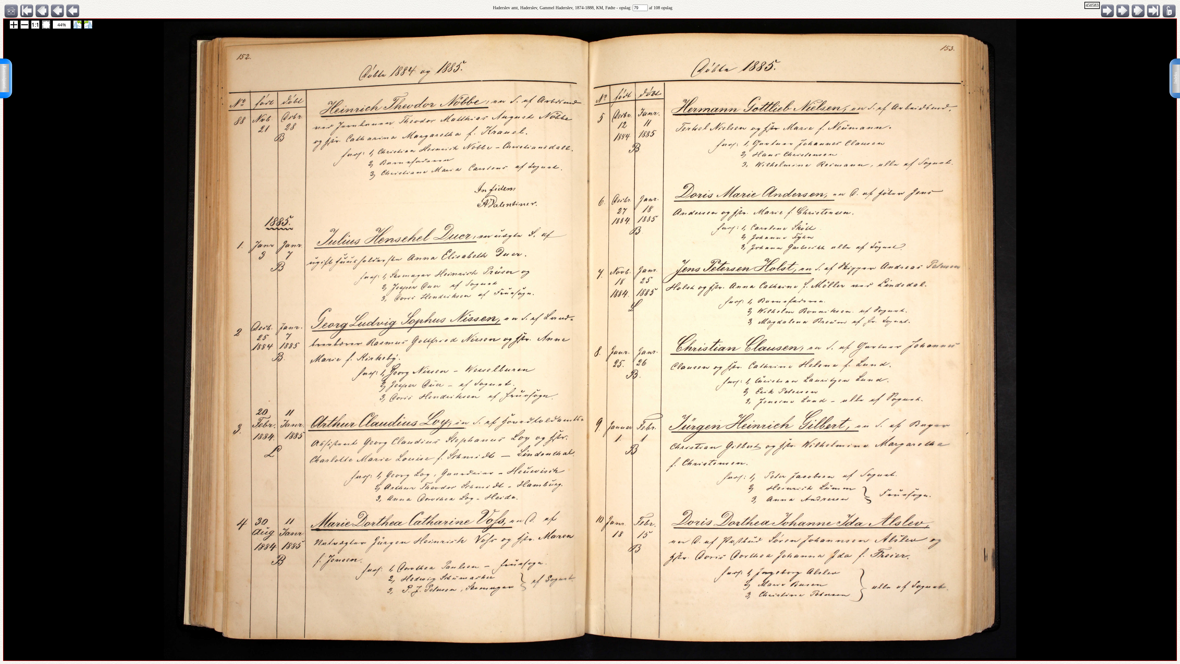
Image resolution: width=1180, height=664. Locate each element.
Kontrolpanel (4, 77)
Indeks (1175, 78)
